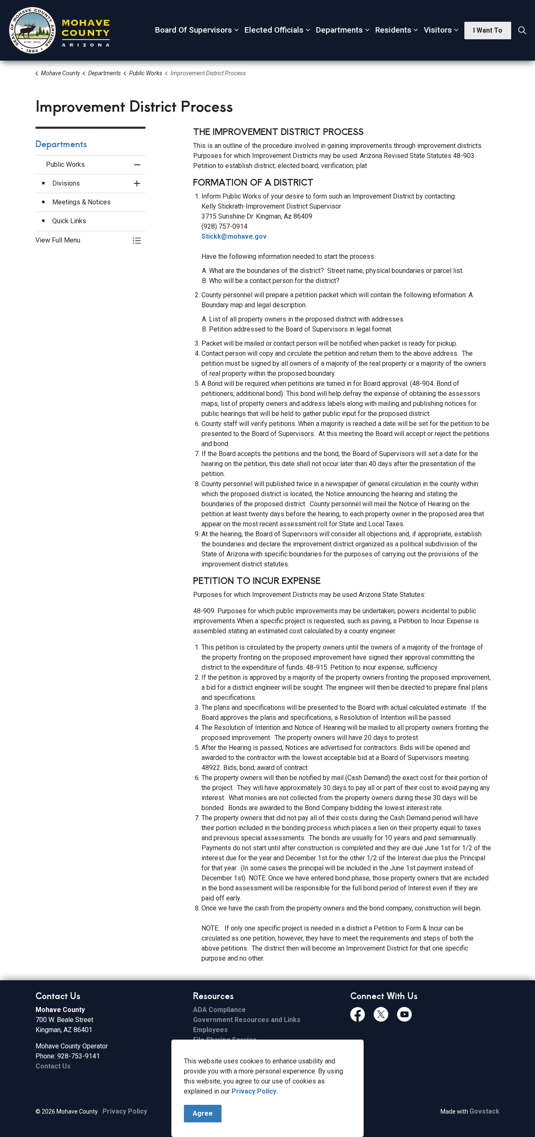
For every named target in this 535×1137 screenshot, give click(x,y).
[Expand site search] (522, 30)
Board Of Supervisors (193, 30)
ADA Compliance (219, 1010)
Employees (210, 1030)
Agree (203, 1113)
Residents (393, 30)
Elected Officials (274, 30)
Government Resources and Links (247, 1020)
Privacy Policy (124, 1111)
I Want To (487, 30)
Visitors (438, 30)
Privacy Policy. (255, 1091)
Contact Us (53, 1066)
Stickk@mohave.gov (234, 236)
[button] (82, 240)
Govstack (484, 1111)
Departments (339, 30)
